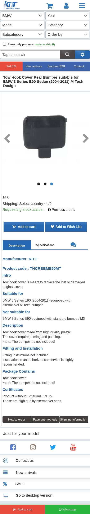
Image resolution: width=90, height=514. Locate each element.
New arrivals (34, 66)
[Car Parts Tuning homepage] (14, 5)
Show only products (30, 44)
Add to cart (25, 227)
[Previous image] (6, 137)
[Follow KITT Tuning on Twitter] (53, 448)
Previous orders (63, 209)
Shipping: (23, 204)
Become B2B (56, 66)
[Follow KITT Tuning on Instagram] (33, 448)
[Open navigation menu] (82, 5)
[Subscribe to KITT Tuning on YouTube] (73, 448)
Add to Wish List (68, 227)
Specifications (45, 245)
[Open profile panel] (66, 5)
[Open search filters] (82, 54)
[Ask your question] (73, 245)
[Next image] (85, 137)
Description (17, 245)
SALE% (11, 66)
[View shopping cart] (49, 5)
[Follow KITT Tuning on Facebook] (13, 448)
